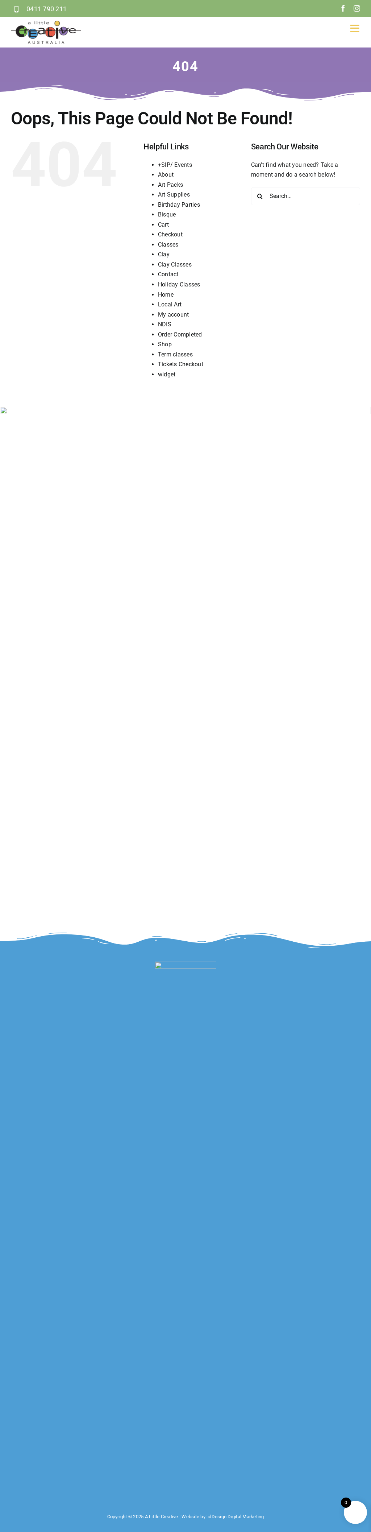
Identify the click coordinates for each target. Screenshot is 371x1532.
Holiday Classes (179, 284)
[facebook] (343, 8)
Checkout (170, 234)
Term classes (175, 354)
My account (173, 314)
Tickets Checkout (180, 364)
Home (166, 294)
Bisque (167, 214)
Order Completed (180, 334)
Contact (168, 274)
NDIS (164, 324)
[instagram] (357, 8)
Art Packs (170, 184)
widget (166, 374)
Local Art (170, 304)
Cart (163, 224)
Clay (164, 254)
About (166, 174)
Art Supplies (174, 194)
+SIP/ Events (175, 164)
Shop (165, 344)
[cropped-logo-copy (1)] (46, 23)
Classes (168, 244)
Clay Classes (175, 264)
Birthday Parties (179, 204)
